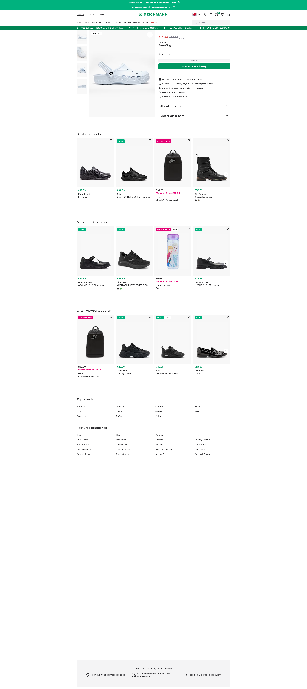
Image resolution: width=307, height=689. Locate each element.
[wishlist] (222, 14)
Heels (119, 435)
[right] (226, 174)
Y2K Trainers (83, 445)
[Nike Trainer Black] (172, 351)
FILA (79, 411)
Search (202, 23)
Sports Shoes (122, 454)
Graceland (121, 407)
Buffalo (119, 416)
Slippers (159, 445)
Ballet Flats (82, 440)
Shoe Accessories (124, 449)
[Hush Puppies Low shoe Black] (95, 262)
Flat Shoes (200, 449)
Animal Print (161, 454)
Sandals (159, 435)
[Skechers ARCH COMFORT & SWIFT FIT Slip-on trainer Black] (118, 289)
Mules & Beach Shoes (165, 449)
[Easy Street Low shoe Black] (95, 174)
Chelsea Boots (84, 449)
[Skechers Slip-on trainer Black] (134, 262)
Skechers (81, 407)
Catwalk (159, 407)
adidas (158, 411)
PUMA (158, 416)
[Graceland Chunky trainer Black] (134, 351)
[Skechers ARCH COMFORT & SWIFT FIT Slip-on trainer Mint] (121, 289)
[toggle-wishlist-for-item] (150, 35)
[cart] (228, 14)
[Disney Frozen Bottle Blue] (172, 262)
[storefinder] (205, 14)
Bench (198, 407)
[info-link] (178, 2)
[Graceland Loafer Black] (211, 351)
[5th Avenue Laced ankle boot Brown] (198, 200)
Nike (197, 411)
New (197, 435)
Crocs (162, 42)
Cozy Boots (121, 445)
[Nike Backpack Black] (172, 174)
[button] (122, 74)
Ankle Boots (201, 445)
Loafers (159, 440)
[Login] (211, 14)
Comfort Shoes (202, 454)
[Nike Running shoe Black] (134, 174)
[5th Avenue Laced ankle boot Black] (211, 174)
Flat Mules (121, 440)
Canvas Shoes (83, 454)
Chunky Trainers (202, 440)
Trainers (81, 435)
